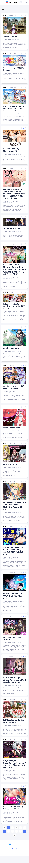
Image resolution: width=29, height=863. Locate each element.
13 (12, 831)
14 (16, 831)
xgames (5, 15)
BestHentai (16, 844)
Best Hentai (13, 2)
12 (8, 831)
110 (15, 835)
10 (24, 827)
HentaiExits (6, 292)
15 (20, 831)
